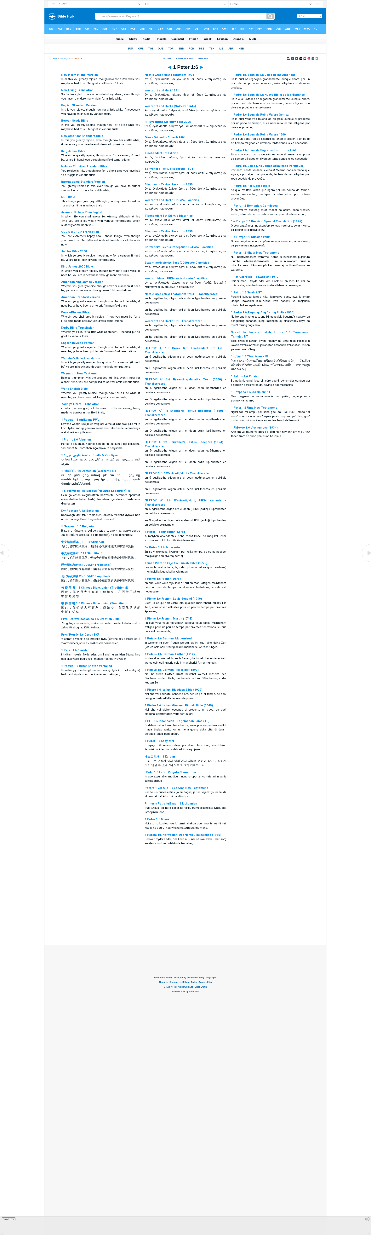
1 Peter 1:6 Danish (74, 650)
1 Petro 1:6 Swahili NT (246, 292)
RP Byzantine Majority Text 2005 (168, 122)
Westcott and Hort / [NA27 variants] (170, 106)
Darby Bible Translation (77, 327)
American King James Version (82, 282)
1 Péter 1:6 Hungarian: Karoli (165, 532)
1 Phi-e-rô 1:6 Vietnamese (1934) (254, 427)
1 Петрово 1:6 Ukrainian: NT (251, 392)
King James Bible (73, 151)
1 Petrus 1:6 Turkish (245, 376)
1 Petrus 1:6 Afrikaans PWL (80, 419)
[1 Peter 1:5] (5, 561)
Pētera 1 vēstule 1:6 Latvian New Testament (176, 788)
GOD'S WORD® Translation (80, 232)
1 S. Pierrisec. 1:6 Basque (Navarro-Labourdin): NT (96, 491)
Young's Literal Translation (80, 404)
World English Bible (74, 388)
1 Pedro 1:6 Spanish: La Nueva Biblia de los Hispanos (268, 94)
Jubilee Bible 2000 (74, 251)
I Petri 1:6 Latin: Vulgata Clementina (170, 772)
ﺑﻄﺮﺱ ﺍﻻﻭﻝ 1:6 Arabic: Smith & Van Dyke (89, 455)
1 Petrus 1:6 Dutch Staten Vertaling (86, 666)
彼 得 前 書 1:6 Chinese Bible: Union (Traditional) (94, 587)
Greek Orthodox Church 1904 (165, 137)
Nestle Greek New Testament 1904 (169, 75)
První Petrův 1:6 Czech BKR (80, 634)
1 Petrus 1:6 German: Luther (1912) (170, 654)
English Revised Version (77, 343)
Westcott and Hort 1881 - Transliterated (173, 321)
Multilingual (65, 58)
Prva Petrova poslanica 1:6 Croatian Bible (90, 619)
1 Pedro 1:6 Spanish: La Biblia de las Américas (263, 75)
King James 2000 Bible (77, 266)
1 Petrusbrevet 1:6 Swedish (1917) (255, 277)
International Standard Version (83, 181)
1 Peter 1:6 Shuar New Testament (255, 252)
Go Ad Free (8, 1219)
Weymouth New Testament (80, 373)
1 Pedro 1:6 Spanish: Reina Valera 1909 (258, 134)
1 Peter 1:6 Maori (157, 819)
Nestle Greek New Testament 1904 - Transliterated (181, 294)
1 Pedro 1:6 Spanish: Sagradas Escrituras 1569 (264, 150)
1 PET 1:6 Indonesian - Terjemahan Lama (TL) (177, 721)
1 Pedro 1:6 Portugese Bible (250, 186)
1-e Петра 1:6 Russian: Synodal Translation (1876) (266, 221)
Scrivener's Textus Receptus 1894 (169, 168)
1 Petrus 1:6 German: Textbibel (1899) (172, 670)
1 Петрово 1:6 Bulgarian (78, 526)
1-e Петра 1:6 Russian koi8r (250, 237)
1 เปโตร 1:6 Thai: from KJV (249, 356)
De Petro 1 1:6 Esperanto (162, 547)
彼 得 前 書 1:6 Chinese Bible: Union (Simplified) (94, 603)
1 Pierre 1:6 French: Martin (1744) (168, 618)
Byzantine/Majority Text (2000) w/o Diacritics (177, 262)
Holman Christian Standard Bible (84, 166)
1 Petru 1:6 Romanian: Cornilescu (254, 205)
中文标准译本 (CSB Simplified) (81, 553)
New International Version (79, 75)
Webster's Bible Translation (80, 358)
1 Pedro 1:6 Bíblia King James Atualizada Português (267, 166)
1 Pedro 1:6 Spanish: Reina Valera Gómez (260, 114)
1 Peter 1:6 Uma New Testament (254, 407)
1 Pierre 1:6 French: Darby (163, 578)
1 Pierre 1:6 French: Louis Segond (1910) (173, 598)
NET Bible (68, 197)
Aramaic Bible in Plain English (82, 212)
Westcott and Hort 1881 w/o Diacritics (172, 200)
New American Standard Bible (82, 136)
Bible (55, 58)
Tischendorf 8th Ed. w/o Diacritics (169, 215)
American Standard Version (80, 297)
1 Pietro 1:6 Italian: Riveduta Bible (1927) (174, 689)
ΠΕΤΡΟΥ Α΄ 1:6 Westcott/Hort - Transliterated (177, 473)
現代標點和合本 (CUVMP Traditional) (86, 565)
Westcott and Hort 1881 (162, 90)
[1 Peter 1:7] (366, 561)
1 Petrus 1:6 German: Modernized (168, 638)
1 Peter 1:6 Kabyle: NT (160, 741)
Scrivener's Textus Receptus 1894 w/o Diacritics (179, 247)
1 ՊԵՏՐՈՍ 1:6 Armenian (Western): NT (89, 471)
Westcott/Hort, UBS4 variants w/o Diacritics (176, 278)
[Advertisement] (185, 921)
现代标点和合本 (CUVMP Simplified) (85, 576)
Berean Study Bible (74, 120)
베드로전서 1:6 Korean (160, 756)
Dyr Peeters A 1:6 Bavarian (80, 510)
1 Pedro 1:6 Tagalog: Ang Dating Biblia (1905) (262, 312)
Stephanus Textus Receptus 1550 (169, 184)
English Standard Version (79, 105)
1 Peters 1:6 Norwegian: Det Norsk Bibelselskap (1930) (183, 835)
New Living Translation (77, 90)
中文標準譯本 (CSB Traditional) (82, 542)
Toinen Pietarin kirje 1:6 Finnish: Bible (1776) (176, 563)
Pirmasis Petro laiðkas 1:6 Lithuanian (171, 803)
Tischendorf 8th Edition (161, 153)
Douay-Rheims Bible (75, 312)
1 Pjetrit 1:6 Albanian (76, 439)
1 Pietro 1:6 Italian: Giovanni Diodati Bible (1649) (179, 705)
